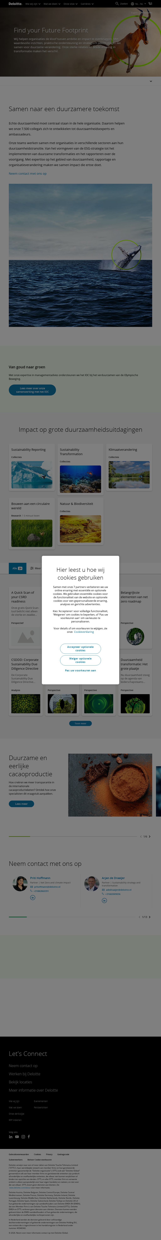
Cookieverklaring (84, 632)
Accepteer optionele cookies (80, 648)
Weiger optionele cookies (80, 660)
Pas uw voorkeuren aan (80, 670)
